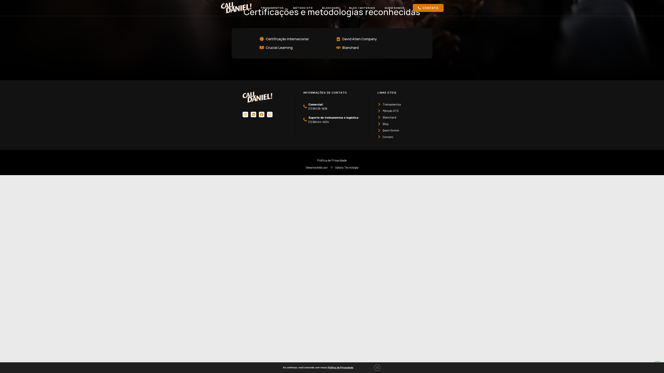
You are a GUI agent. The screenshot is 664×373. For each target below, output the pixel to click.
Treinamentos (272, 8)
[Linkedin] (253, 114)
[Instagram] (245, 114)
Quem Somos (394, 8)
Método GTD (303, 8)
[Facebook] (261, 114)
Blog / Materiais (362, 8)
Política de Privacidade (340, 367)
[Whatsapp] (270, 114)
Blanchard (331, 8)
